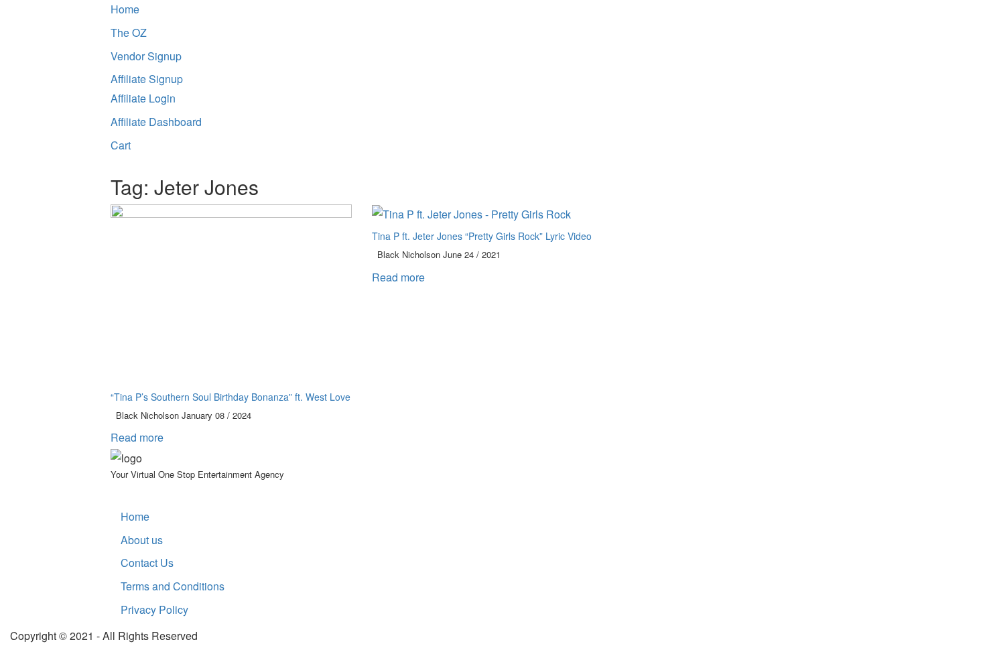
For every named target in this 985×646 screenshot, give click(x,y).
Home (125, 9)
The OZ (129, 32)
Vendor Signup (146, 56)
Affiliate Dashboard (156, 121)
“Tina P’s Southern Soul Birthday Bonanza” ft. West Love (230, 396)
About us (142, 539)
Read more (138, 437)
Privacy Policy (154, 609)
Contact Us (147, 562)
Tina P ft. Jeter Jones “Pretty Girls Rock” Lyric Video (482, 236)
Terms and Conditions (172, 586)
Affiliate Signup (147, 78)
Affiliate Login (143, 98)
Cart (121, 145)
